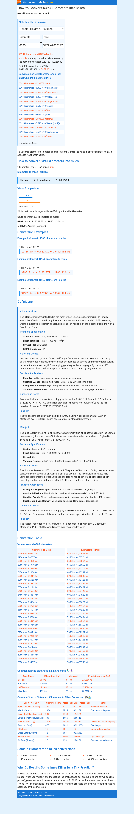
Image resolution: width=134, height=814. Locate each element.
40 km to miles (28, 759)
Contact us (31, 792)
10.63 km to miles (63, 755)
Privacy (40, 792)
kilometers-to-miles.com (29, 143)
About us (21, 792)
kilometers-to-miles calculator (45, 151)
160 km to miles (29, 755)
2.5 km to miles (94, 755)
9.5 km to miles (61, 759)
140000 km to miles (97, 759)
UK (46, 792)
